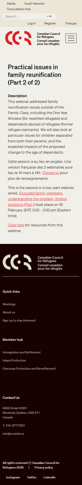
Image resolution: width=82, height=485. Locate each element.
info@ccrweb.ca (13, 434)
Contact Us (11, 397)
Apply (51, 17)
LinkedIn (50, 477)
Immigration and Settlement (22, 352)
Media (11, 3)
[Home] (32, 38)
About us (9, 312)
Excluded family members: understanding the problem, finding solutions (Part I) (37, 199)
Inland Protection (14, 360)
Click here (16, 225)
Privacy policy (44, 467)
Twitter (32, 477)
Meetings (9, 304)
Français (71, 23)
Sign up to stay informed (19, 320)
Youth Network (34, 3)
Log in (31, 23)
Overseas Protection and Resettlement (29, 369)
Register (50, 23)
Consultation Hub (19, 9)
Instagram (13, 477)
